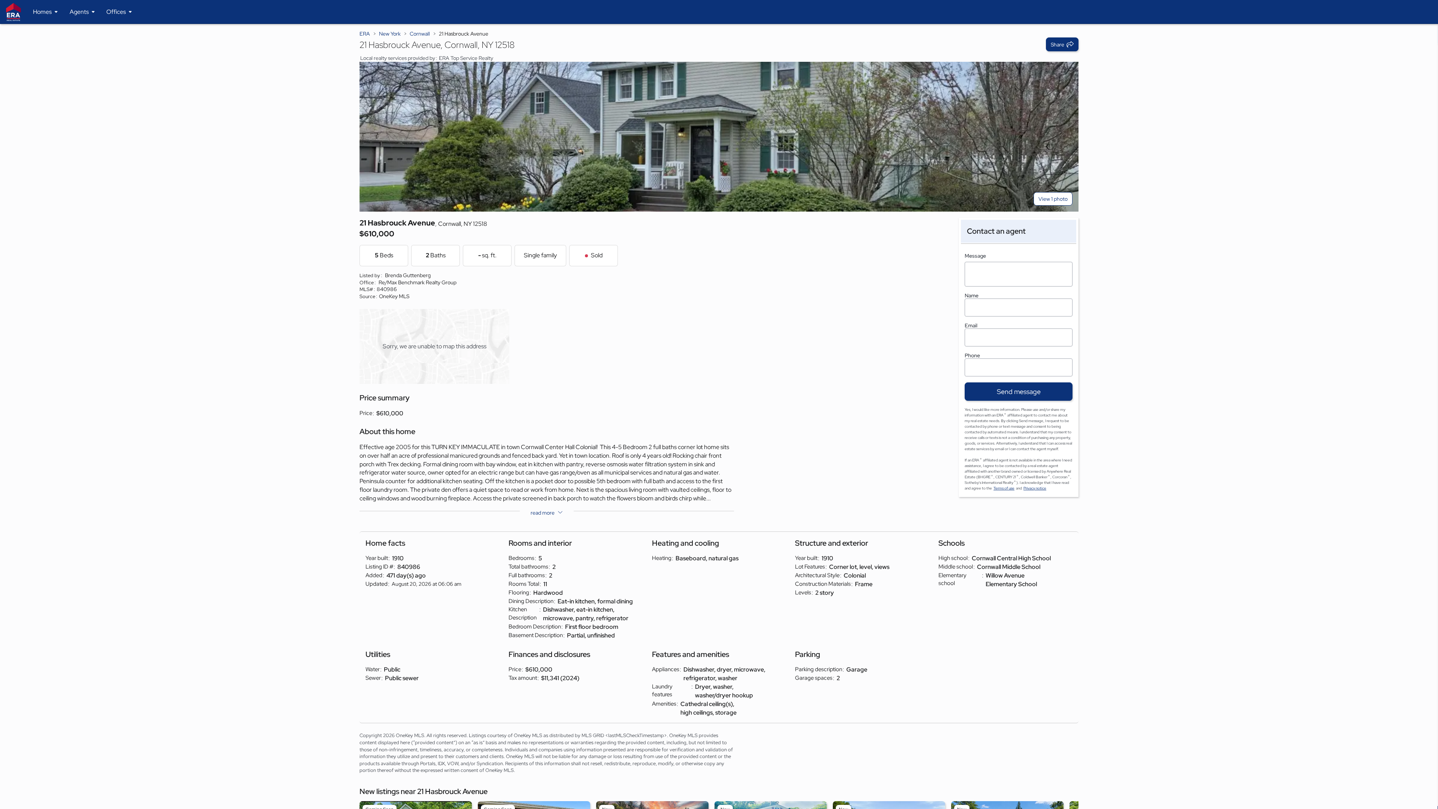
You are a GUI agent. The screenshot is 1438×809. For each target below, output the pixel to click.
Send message (1019, 391)
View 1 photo (1053, 199)
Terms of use (1003, 488)
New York (390, 33)
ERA (365, 33)
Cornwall (420, 33)
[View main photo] (719, 137)
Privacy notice (1034, 488)
